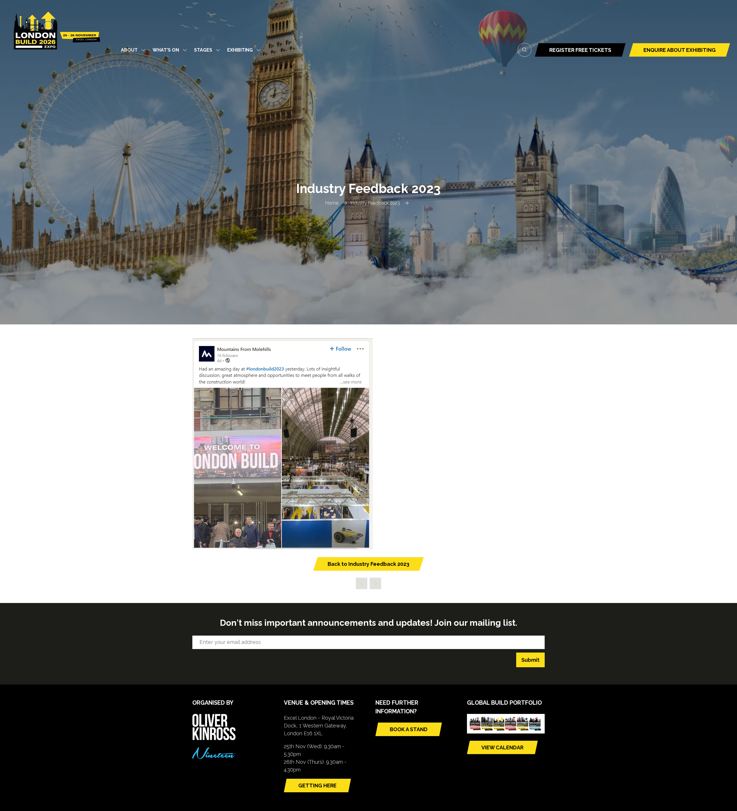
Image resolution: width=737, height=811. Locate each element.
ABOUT (129, 50)
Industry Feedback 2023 (375, 203)
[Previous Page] (361, 583)
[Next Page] (375, 583)
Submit (530, 660)
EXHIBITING (240, 50)
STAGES (203, 50)
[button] (524, 50)
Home (331, 203)
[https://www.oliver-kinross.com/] (213, 738)
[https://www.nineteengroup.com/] (213, 757)
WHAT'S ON (166, 50)
